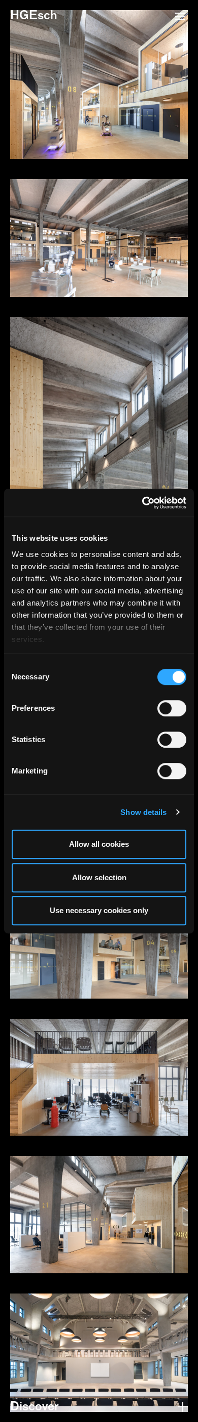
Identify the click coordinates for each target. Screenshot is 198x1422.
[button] (180, 17)
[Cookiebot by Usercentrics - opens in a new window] (142, 502)
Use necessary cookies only (99, 910)
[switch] (171, 708)
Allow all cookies (99, 844)
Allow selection (99, 877)
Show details (143, 812)
